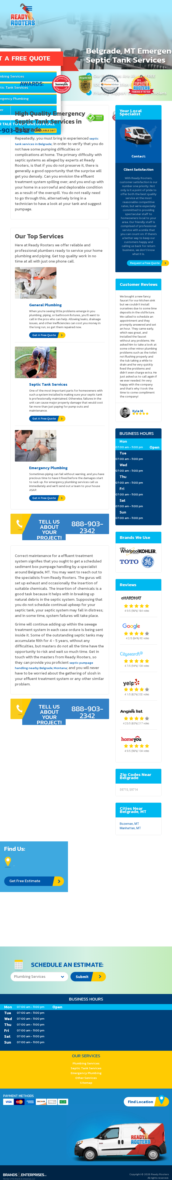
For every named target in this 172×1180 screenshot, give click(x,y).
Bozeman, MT (129, 824)
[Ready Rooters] (22, 14)
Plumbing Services (86, 1063)
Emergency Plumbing (86, 1072)
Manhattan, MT (130, 828)
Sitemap (86, 1082)
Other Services (86, 1077)
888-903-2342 (87, 527)
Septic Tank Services (86, 1068)
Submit (82, 976)
